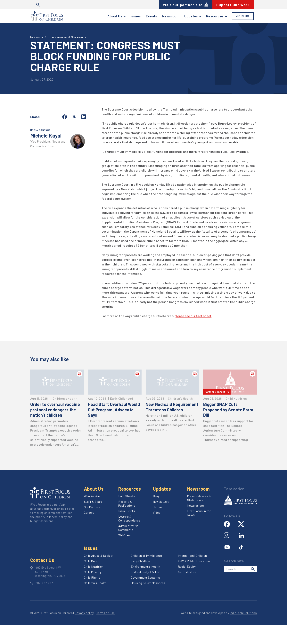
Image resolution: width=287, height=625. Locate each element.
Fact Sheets (126, 496)
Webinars (124, 535)
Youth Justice (187, 572)
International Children (192, 555)
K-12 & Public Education (194, 561)
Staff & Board (93, 501)
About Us (114, 16)
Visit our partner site (183, 5)
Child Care (90, 561)
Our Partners (92, 507)
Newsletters (161, 501)
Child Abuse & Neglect (98, 555)
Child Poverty (92, 572)
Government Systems (145, 577)
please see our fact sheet (193, 316)
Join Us (243, 16)
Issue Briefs (126, 511)
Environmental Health (145, 566)
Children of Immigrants (146, 555)
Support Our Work (233, 5)
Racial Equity (187, 566)
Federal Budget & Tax (145, 572)
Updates (191, 16)
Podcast (158, 507)
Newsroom (170, 16)
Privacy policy (84, 613)
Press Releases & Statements (67, 37)
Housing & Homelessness (148, 583)
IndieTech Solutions (243, 613)
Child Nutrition (93, 566)
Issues (135, 16)
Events (151, 16)
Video (156, 512)
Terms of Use (105, 613)
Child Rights (92, 577)
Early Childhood (141, 561)
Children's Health (95, 583)
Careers (89, 512)
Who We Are (92, 496)
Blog (156, 496)
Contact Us (42, 560)
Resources (215, 16)
